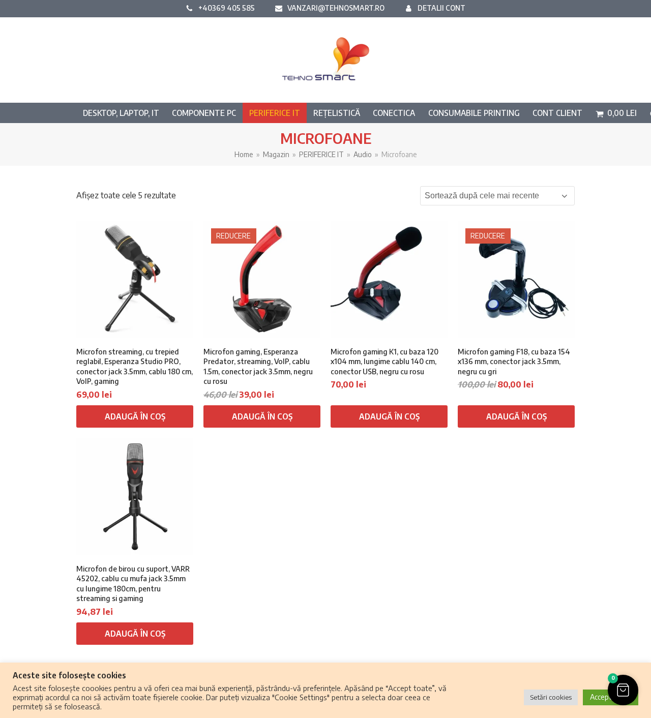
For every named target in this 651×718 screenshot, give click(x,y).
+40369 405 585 (226, 7)
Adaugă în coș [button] (135, 416)
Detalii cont (441, 7)
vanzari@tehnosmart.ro (335, 7)
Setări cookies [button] (551, 697)
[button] (616, 113)
